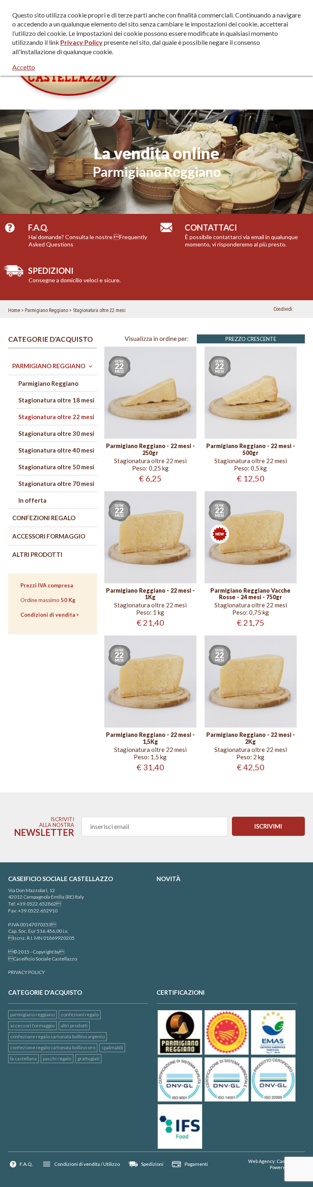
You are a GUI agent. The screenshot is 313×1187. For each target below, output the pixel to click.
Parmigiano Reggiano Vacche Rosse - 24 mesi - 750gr (250, 594)
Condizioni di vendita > (49, 614)
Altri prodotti (74, 1025)
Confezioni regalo (80, 1014)
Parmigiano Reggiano (46, 310)
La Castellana (23, 1058)
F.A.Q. (26, 1164)
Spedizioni (152, 1164)
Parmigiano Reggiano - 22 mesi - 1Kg (150, 594)
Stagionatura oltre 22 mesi (99, 310)
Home (14, 310)
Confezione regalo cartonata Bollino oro (52, 1047)
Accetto (23, 67)
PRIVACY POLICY (26, 972)
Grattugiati (88, 1058)
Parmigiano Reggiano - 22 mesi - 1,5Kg (150, 738)
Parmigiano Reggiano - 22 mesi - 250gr (150, 449)
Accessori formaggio (32, 1025)
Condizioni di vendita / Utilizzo (87, 1164)
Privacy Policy (81, 42)
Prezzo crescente (250, 339)
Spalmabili (112, 1047)
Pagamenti (196, 1164)
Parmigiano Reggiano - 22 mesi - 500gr (250, 449)
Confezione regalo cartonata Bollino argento (57, 1036)
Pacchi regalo (57, 1058)
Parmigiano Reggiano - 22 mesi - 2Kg (250, 738)
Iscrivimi (268, 826)
